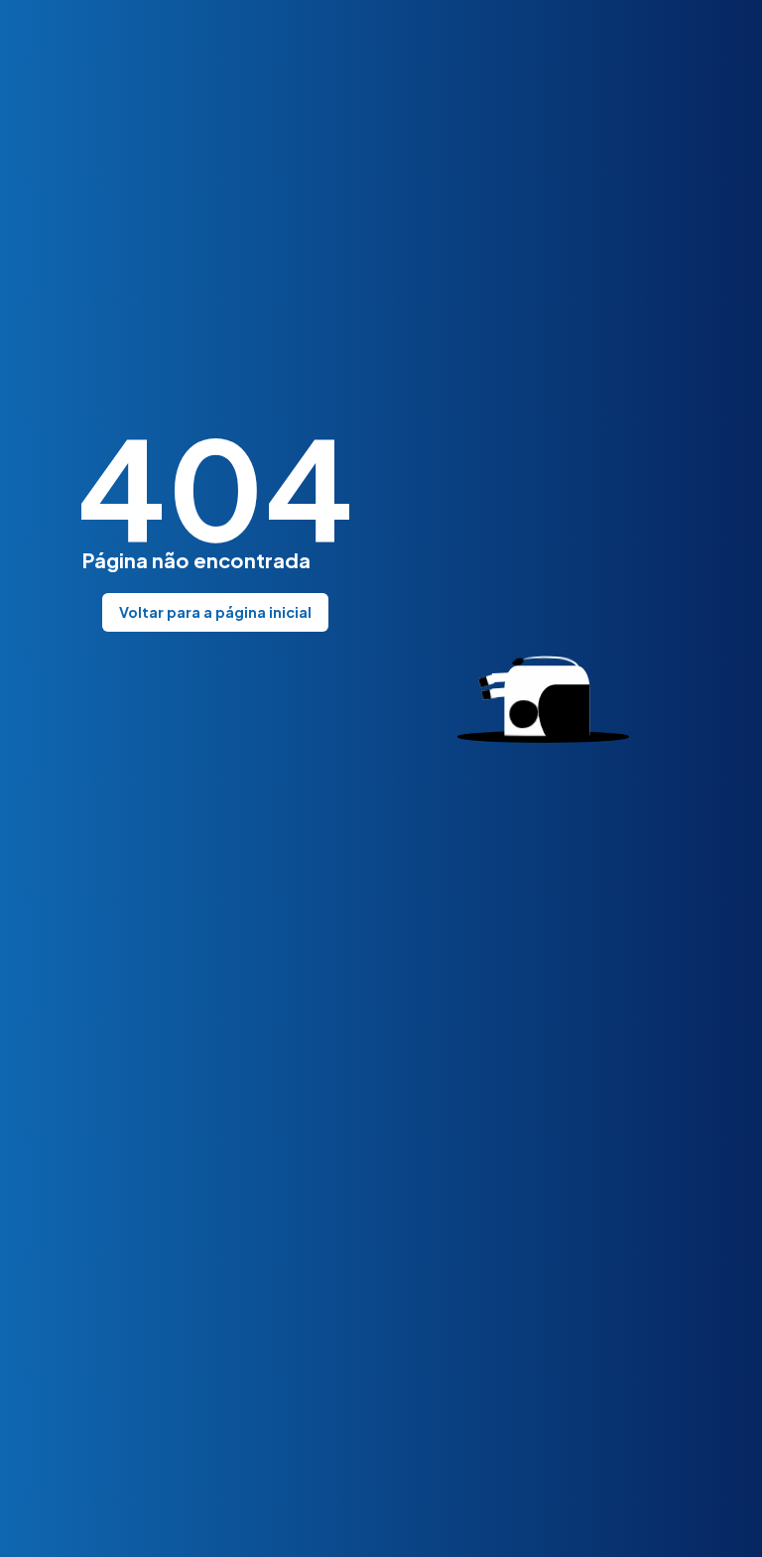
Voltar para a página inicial (215, 612)
